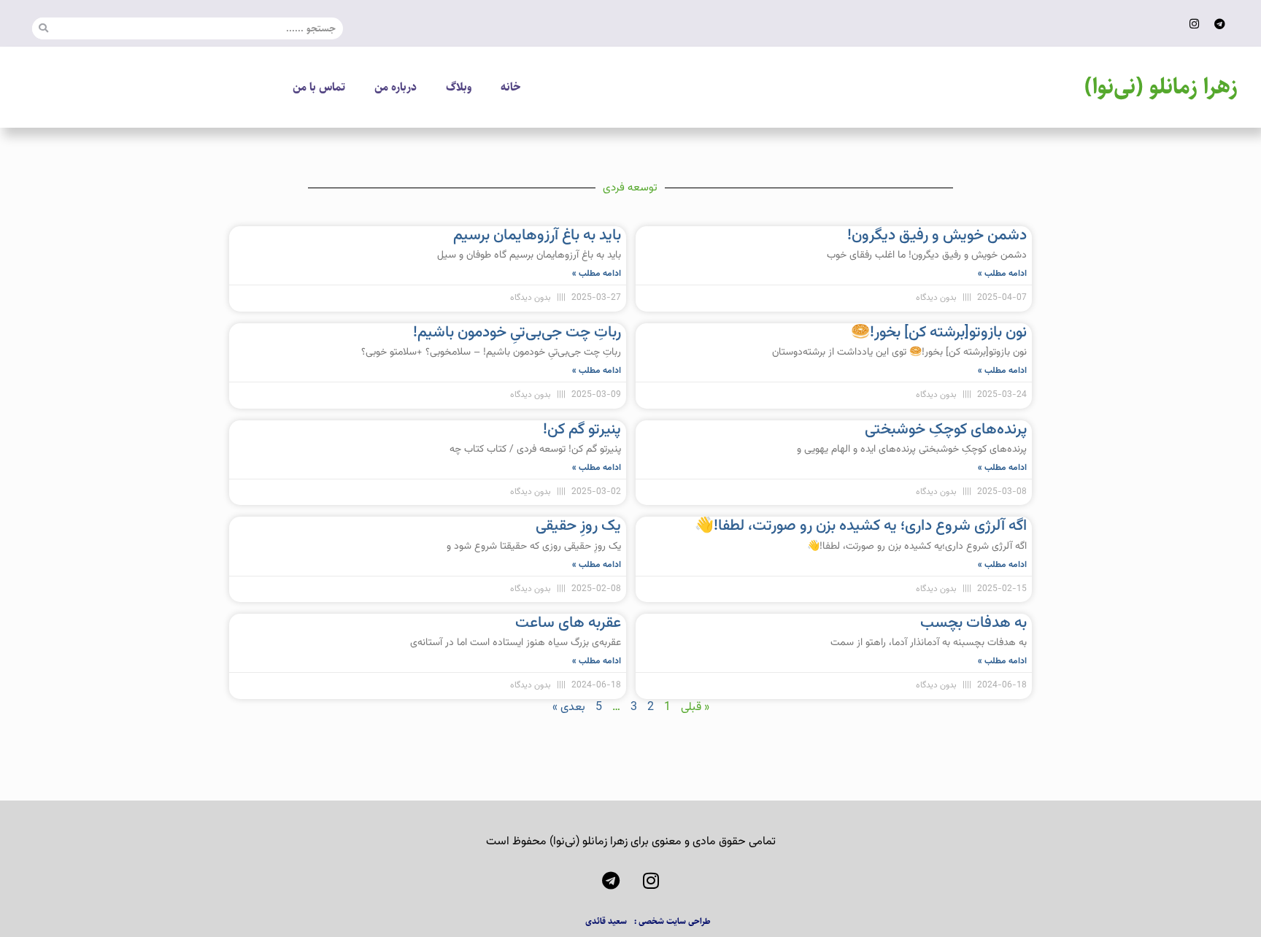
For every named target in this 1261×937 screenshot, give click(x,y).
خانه (510, 87)
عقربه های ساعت (568, 623)
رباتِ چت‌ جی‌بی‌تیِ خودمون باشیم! (517, 332)
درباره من (395, 87)
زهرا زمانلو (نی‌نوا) (1161, 86)
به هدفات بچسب (973, 623)
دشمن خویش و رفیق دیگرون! (937, 235)
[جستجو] (43, 28)
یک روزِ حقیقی (578, 526)
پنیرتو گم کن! (582, 429)
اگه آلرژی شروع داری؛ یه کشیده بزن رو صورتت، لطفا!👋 (861, 526)
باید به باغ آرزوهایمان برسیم (537, 235)
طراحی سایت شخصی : (672, 921)
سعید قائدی (606, 921)
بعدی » (568, 707)
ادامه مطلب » (1002, 273)
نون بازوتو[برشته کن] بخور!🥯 (939, 332)
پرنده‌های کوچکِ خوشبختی (946, 429)
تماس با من (319, 87)
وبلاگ (458, 87)
